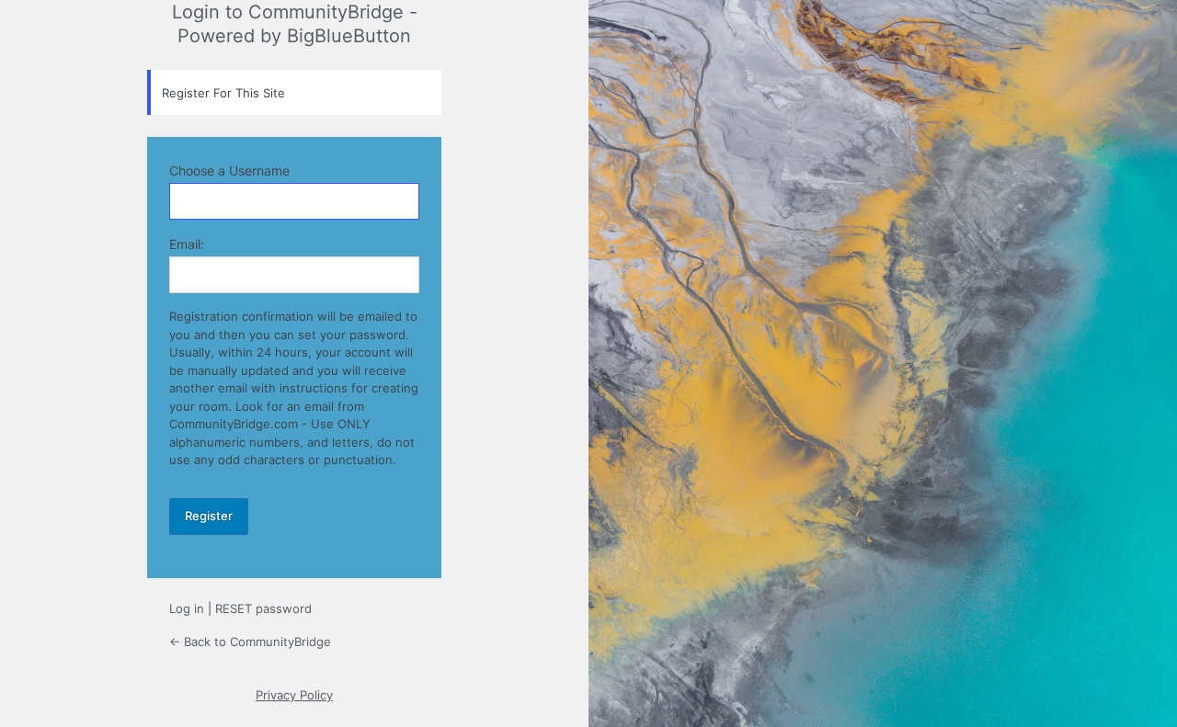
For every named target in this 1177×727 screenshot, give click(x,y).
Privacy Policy (294, 694)
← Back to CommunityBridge (250, 641)
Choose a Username (229, 170)
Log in (186, 608)
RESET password (263, 608)
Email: (186, 244)
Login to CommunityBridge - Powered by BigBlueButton (294, 24)
